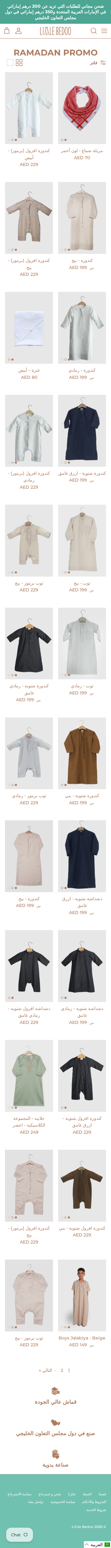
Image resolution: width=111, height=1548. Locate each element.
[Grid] (19, 62)
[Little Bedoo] (55, 31)
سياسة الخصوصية (63, 1502)
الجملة (87, 1494)
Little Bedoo (82, 1527)
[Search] (90, 31)
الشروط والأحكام (94, 1502)
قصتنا (102, 1494)
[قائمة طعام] (104, 31)
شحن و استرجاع (50, 1494)
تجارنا (72, 1494)
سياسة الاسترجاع (19, 1494)
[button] (97, 1544)
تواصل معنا (35, 1502)
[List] (10, 62)
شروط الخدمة (96, 1510)
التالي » (45, 1370)
